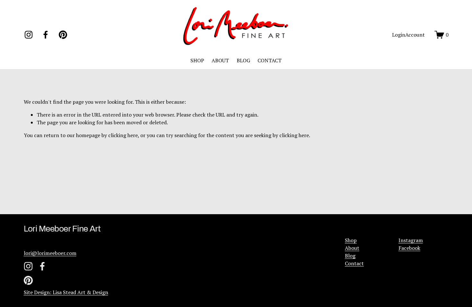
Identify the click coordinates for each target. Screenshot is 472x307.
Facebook (409, 247)
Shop (351, 240)
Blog (350, 255)
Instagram (410, 240)
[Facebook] (45, 34)
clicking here (123, 135)
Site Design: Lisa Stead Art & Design (66, 292)
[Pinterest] (63, 34)
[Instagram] (28, 34)
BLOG (243, 60)
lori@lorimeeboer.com (50, 253)
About (352, 247)
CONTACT (270, 60)
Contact (354, 263)
